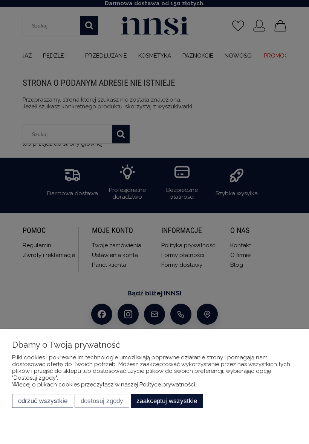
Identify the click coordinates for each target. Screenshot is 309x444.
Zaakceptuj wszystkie (166, 400)
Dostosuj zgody (102, 400)
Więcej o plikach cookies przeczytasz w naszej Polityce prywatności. (104, 384)
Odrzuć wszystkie (42, 400)
